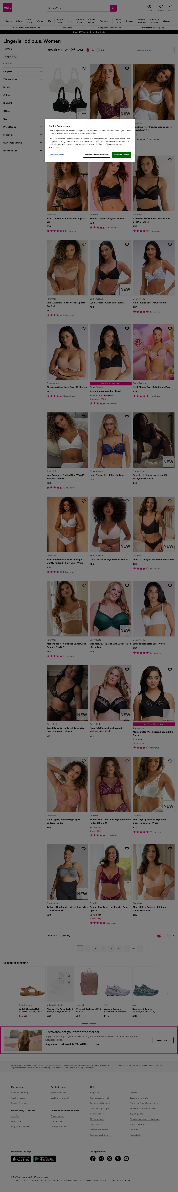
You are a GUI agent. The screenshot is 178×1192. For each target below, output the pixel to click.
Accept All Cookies (121, 154)
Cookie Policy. (90, 133)
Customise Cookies (57, 154)
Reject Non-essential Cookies (97, 154)
